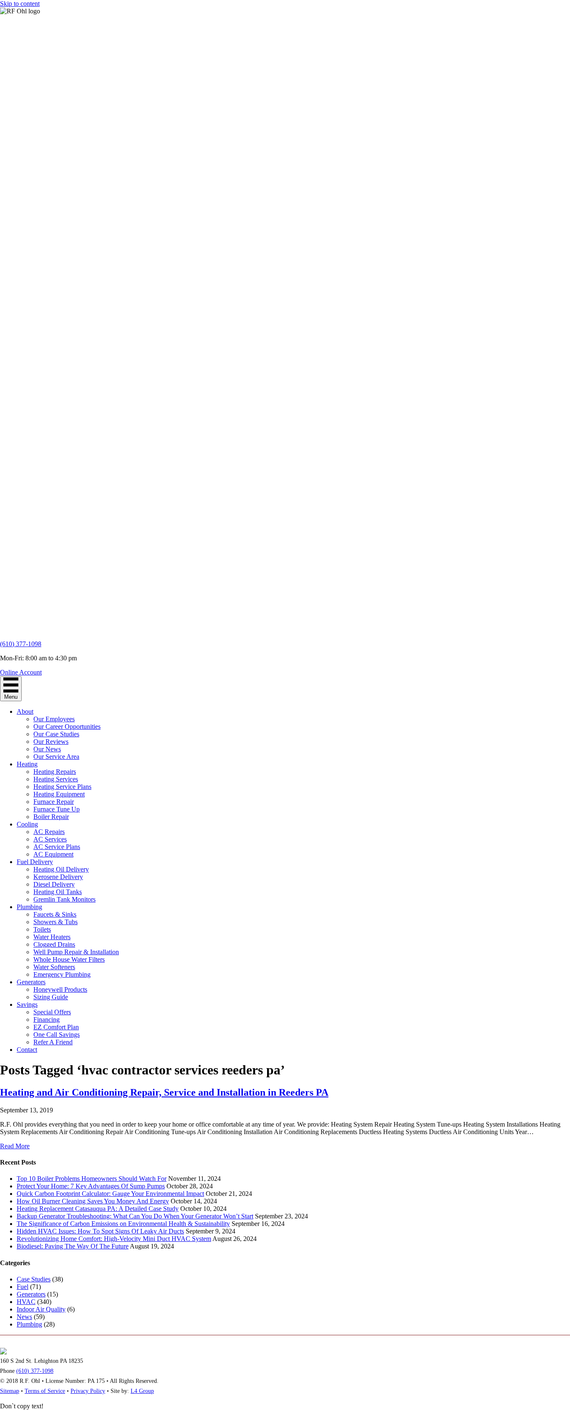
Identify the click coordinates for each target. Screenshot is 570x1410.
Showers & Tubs (55, 921)
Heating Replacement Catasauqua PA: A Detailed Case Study (98, 1208)
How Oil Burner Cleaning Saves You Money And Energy (93, 1201)
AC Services (50, 839)
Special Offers (52, 1012)
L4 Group (142, 1391)
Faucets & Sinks (54, 914)
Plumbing (29, 906)
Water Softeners (54, 966)
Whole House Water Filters (69, 959)
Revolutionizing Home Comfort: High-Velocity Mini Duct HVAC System (114, 1238)
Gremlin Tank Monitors (64, 899)
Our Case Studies (56, 734)
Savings (27, 1004)
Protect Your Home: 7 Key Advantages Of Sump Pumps (91, 1186)
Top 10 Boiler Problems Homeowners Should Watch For (91, 1178)
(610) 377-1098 (20, 643)
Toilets (42, 929)
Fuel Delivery (35, 861)
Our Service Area (56, 756)
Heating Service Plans (62, 786)
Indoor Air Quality (41, 1309)
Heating (27, 764)
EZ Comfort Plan (56, 1027)
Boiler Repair (51, 816)
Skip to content (20, 3)
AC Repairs (49, 831)
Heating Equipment (59, 794)
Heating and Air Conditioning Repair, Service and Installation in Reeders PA (164, 1092)
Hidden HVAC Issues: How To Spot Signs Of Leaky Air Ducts (100, 1231)
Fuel (22, 1286)
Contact (27, 1049)
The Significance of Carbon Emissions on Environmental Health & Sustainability (123, 1223)
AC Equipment (53, 854)
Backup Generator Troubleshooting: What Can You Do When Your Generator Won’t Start (135, 1216)
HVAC (26, 1301)
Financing (46, 1019)
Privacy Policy (88, 1391)
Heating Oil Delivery (61, 869)
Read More (15, 1146)
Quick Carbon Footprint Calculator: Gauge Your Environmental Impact (110, 1193)
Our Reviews (50, 741)
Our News (47, 749)
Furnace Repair (53, 801)
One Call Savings (56, 1034)
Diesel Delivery (54, 884)
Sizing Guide (50, 997)
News (24, 1316)
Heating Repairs (54, 771)
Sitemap (9, 1391)
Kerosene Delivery (58, 876)
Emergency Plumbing (62, 974)
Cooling (27, 824)
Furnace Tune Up (56, 809)
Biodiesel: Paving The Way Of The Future (73, 1246)
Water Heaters (52, 936)
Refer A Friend (53, 1042)
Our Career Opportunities (67, 726)
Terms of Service (45, 1391)
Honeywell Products (60, 989)
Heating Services (55, 779)
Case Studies (33, 1279)
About (25, 711)
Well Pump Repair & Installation (76, 951)
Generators (31, 981)
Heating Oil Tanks (57, 891)
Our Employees (54, 719)
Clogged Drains (54, 944)
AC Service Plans (56, 846)
